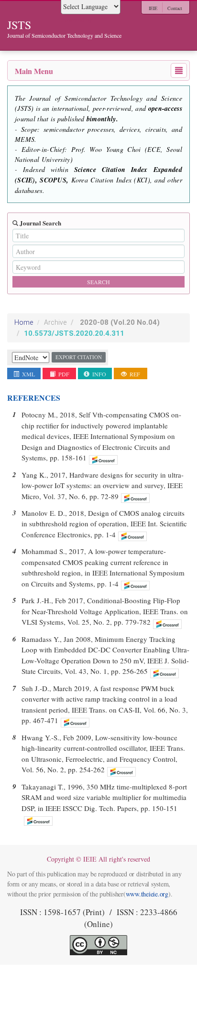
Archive (55, 322)
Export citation (78, 357)
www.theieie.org (147, 893)
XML (28, 374)
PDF (63, 374)
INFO (98, 374)
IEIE (153, 8)
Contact (174, 8)
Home (23, 322)
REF (134, 374)
